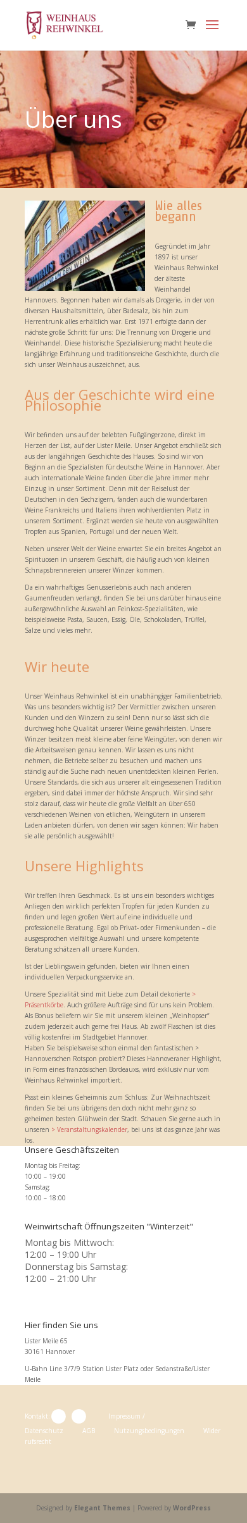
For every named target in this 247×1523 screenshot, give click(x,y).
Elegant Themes (102, 1507)
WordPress (192, 1507)
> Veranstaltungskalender (89, 1129)
